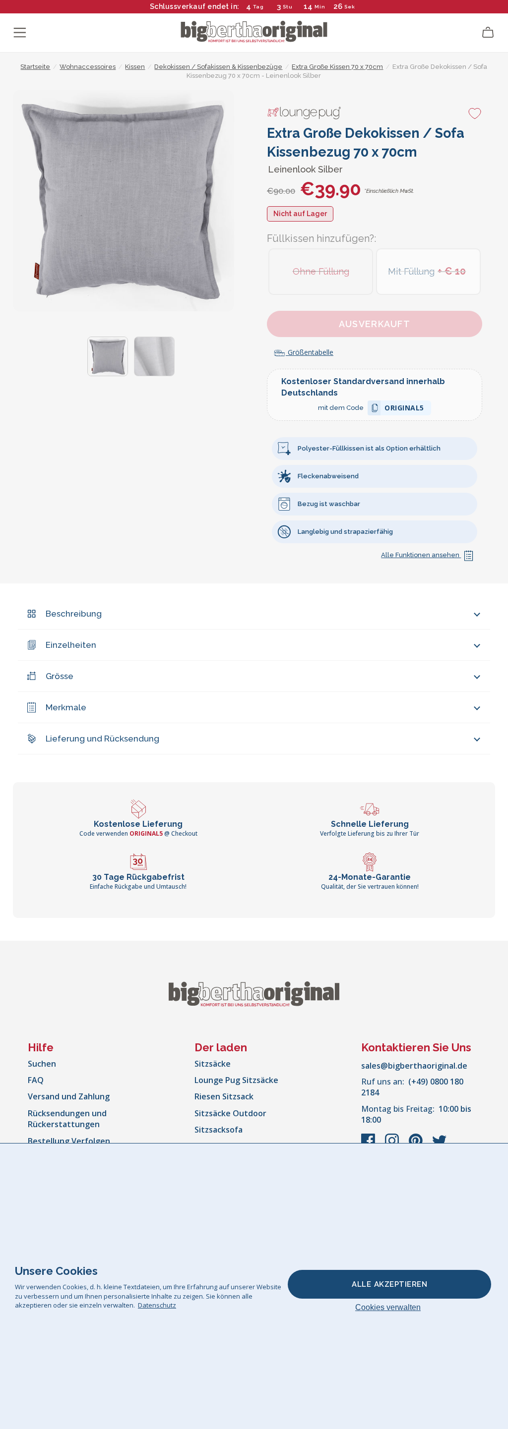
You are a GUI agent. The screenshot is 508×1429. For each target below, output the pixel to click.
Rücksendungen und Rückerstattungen (67, 1119)
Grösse (59, 676)
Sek (349, 6)
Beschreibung (74, 614)
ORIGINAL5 (404, 409)
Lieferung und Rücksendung (102, 738)
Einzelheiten (71, 645)
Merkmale (66, 707)
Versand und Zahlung (69, 1096)
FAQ (36, 1080)
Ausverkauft (374, 324)
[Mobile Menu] (19, 32)
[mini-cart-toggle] (488, 33)
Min (320, 6)
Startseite (35, 66)
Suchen (42, 1063)
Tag (258, 6)
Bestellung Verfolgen (69, 1141)
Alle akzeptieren (389, 1284)
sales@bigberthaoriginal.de (414, 1065)
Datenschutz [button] (157, 1305)
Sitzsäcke (212, 1063)
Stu (288, 6)
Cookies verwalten (388, 1307)
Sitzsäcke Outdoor (230, 1113)
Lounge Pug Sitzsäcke (236, 1080)
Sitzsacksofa (218, 1129)
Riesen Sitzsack (224, 1096)
